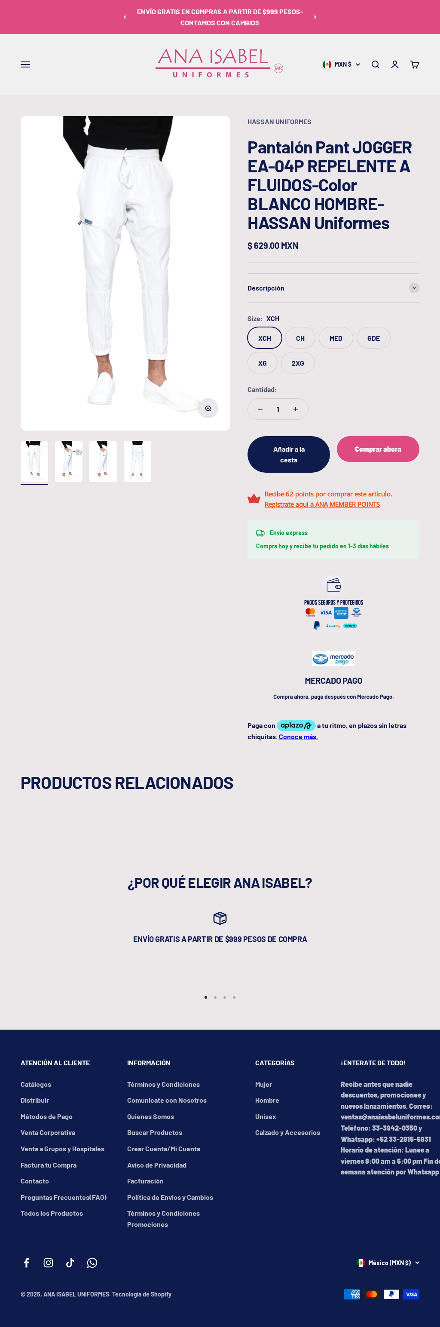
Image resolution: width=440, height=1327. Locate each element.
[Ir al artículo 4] (137, 463)
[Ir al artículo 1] (34, 463)
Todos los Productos (52, 1213)
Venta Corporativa (48, 1132)
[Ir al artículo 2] (68, 463)
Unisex (265, 1116)
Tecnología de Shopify (141, 1294)
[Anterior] (124, 17)
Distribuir (35, 1100)
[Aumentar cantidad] (295, 409)
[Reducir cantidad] (260, 409)
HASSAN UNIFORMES (280, 121)
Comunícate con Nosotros (167, 1100)
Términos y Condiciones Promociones (163, 1218)
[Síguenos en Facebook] (26, 1263)
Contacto (35, 1181)
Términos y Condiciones (163, 1084)
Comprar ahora (378, 449)
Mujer (263, 1084)
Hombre (267, 1100)
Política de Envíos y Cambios (170, 1197)
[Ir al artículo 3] (103, 463)
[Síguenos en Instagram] (48, 1263)
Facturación (145, 1181)
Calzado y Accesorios (287, 1132)
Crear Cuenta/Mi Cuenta (163, 1148)
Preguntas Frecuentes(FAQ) (64, 1197)
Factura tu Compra (48, 1165)
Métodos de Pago (47, 1116)
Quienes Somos (150, 1116)
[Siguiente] (315, 17)
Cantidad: (262, 389)
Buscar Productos (154, 1132)
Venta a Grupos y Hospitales (62, 1148)
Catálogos (36, 1084)
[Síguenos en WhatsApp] (92, 1263)
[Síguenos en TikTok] (70, 1263)
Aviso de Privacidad (156, 1165)
